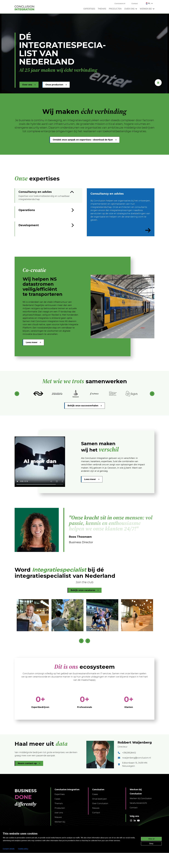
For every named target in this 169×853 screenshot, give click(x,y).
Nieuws (58, 817)
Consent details (8, 849)
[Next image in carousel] (87, 641)
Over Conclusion (100, 803)
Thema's (59, 803)
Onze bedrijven (99, 799)
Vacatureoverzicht (138, 803)
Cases (57, 799)
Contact (134, 3)
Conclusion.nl (120, 3)
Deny (151, 844)
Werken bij (60, 822)
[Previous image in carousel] (81, 641)
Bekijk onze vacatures (83, 590)
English (6, 829)
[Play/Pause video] (158, 82)
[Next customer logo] (152, 393)
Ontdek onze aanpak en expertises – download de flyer (83, 139)
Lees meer (31, 342)
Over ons (27, 84)
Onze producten (54, 84)
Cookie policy (23, 849)
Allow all (151, 839)
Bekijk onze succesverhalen (83, 405)
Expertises (59, 794)
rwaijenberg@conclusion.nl (136, 758)
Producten (60, 808)
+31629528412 (129, 752)
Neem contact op (27, 763)
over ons (59, 813)
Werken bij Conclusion (141, 798)
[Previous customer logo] (17, 393)
